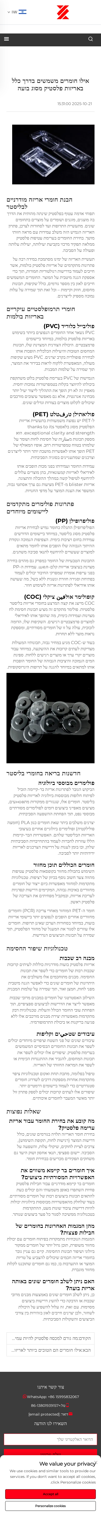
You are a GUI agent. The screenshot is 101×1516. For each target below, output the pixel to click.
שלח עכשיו (50, 1455)
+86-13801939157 (46, 1405)
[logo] (63, 12)
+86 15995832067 (63, 1396)
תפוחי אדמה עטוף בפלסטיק (71, 213)
